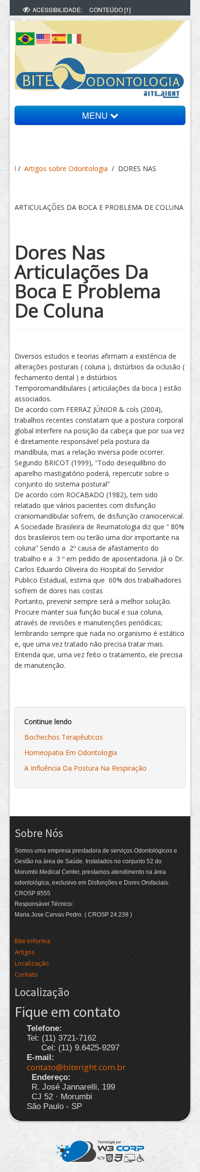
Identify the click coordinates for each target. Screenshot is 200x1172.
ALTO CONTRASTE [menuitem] (48, 19)
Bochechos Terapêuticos (63, 737)
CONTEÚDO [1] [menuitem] (110, 9)
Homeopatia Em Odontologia (70, 752)
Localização (32, 963)
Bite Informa (32, 940)
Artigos (25, 952)
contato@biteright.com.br (76, 1067)
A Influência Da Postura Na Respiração (85, 768)
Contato (26, 974)
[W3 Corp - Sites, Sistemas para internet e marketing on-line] (100, 1150)
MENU (96, 115)
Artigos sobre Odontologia (66, 168)
